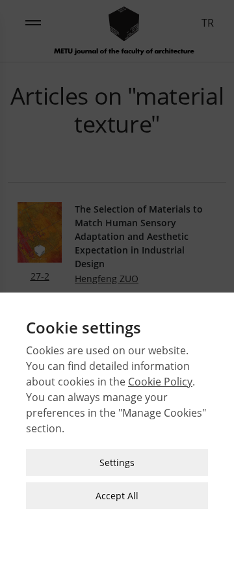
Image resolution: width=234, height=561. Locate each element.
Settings (117, 462)
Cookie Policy (160, 381)
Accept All (117, 495)
